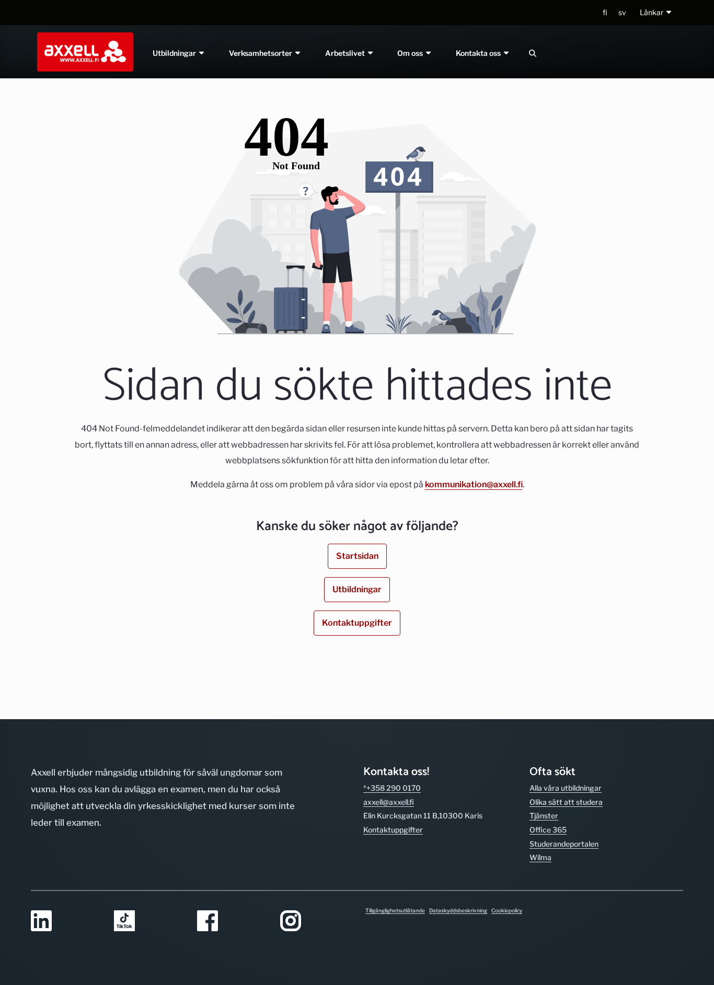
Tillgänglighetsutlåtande (395, 910)
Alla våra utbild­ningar (565, 787)
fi (605, 12)
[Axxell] (83, 51)
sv (622, 12)
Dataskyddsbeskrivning (458, 910)
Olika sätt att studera (566, 802)
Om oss (411, 53)
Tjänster (543, 815)
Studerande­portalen (563, 843)
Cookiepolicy (506, 910)
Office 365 (548, 829)
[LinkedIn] (66, 921)
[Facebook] (232, 921)
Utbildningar (175, 53)
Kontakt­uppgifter (393, 829)
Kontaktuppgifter (357, 623)
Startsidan (357, 556)
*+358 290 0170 (392, 787)
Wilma (540, 857)
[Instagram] (315, 921)
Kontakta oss (479, 53)
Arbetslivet (345, 53)
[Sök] (532, 53)
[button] (656, 12)
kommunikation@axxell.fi (474, 484)
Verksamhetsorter (261, 53)
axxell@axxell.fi (388, 802)
